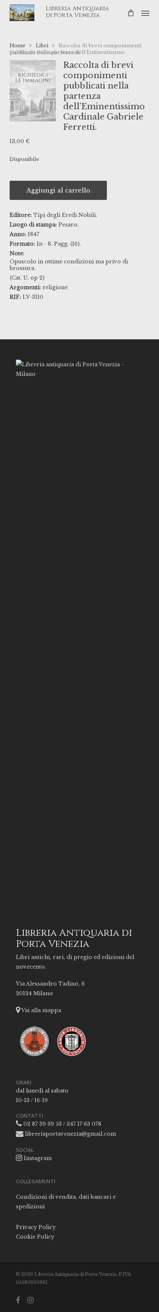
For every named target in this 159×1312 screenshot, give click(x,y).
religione (55, 287)
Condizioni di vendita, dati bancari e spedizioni (66, 1202)
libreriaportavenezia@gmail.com (69, 1134)
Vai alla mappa (40, 1010)
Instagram (37, 1158)
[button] (145, 13)
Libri (42, 45)
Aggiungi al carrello (58, 190)
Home (18, 45)
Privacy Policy (36, 1227)
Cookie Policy (35, 1236)
